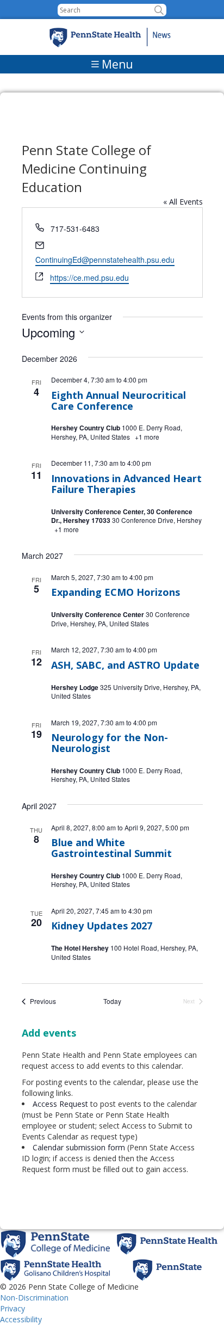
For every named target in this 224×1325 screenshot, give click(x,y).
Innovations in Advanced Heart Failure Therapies (126, 484)
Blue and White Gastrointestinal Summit (111, 848)
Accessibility (21, 1319)
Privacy (12, 1308)
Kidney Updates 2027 (101, 925)
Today (112, 1001)
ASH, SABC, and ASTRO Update (125, 664)
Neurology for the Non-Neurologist (109, 743)
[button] (159, 10)
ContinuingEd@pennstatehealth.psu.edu (105, 259)
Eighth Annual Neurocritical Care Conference (118, 400)
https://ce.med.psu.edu (89, 277)
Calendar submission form (79, 1147)
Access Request (61, 1104)
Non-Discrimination (34, 1297)
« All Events (183, 201)
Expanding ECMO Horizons (115, 592)
